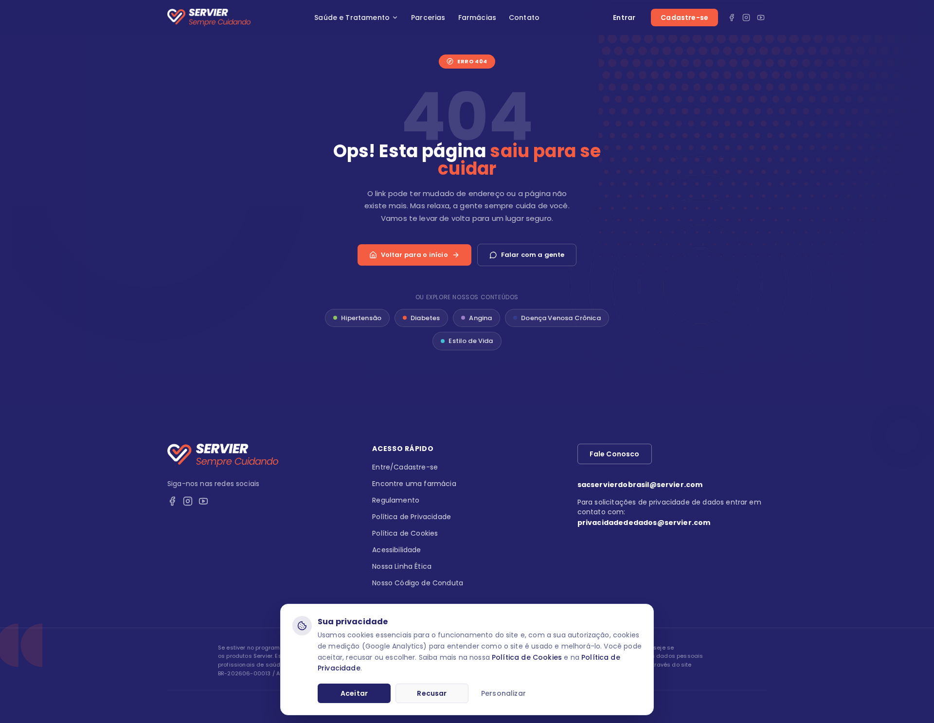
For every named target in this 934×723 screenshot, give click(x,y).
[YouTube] (761, 17)
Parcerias (428, 17)
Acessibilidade (396, 550)
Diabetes (425, 318)
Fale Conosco (615, 454)
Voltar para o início (414, 254)
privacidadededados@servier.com (644, 522)
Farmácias (477, 17)
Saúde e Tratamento (352, 17)
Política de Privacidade (411, 517)
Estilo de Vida (471, 340)
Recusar (432, 693)
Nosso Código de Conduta (417, 583)
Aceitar (354, 693)
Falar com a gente (533, 254)
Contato (524, 17)
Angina (480, 318)
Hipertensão (361, 318)
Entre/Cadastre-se (405, 467)
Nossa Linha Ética (401, 566)
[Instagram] (746, 17)
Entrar (624, 17)
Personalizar (503, 693)
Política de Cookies (527, 657)
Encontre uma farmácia (414, 483)
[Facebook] (731, 17)
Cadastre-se (684, 17)
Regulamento (395, 500)
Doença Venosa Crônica (560, 318)
